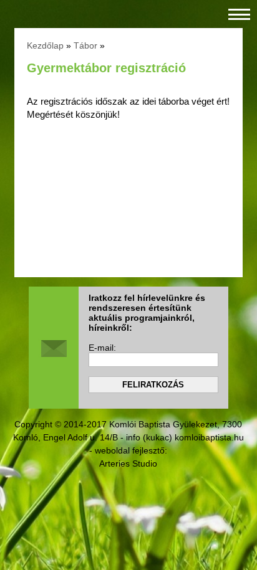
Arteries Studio (128, 463)
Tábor (85, 45)
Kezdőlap (45, 45)
